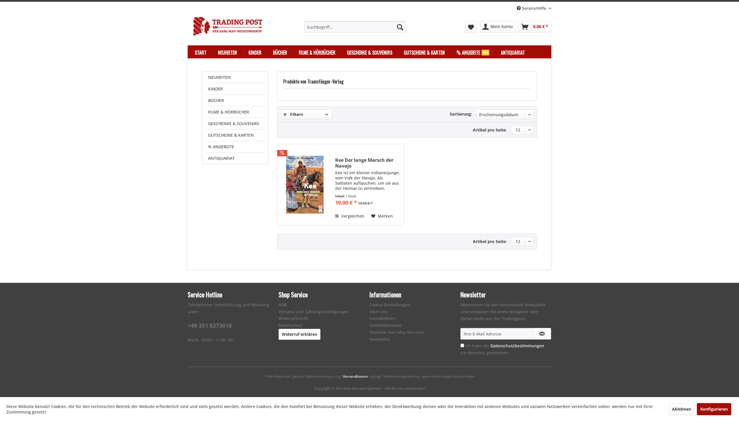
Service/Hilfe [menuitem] (534, 8)
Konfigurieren (714, 409)
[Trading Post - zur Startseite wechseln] (228, 26)
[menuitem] (355, 27)
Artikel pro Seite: (490, 130)
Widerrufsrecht (293, 318)
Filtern (296, 114)
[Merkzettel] (471, 27)
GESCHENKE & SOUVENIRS (233, 123)
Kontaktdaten (383, 318)
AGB (283, 304)
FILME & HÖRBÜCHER (228, 112)
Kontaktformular (386, 325)
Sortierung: (461, 114)
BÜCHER (216, 100)
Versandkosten (355, 376)
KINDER (215, 89)
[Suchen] (400, 27)
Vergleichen (352, 216)
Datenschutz (291, 325)
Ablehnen (681, 409)
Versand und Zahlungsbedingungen (314, 311)
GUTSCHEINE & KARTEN (231, 135)
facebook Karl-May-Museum (397, 332)
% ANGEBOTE (221, 146)
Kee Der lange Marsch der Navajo (364, 163)
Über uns (378, 311)
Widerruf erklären (299, 334)
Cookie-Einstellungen (390, 304)
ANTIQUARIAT (221, 158)
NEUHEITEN (219, 77)
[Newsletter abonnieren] (542, 334)
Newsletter (380, 339)
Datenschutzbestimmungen (517, 345)
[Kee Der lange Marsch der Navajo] (304, 185)
